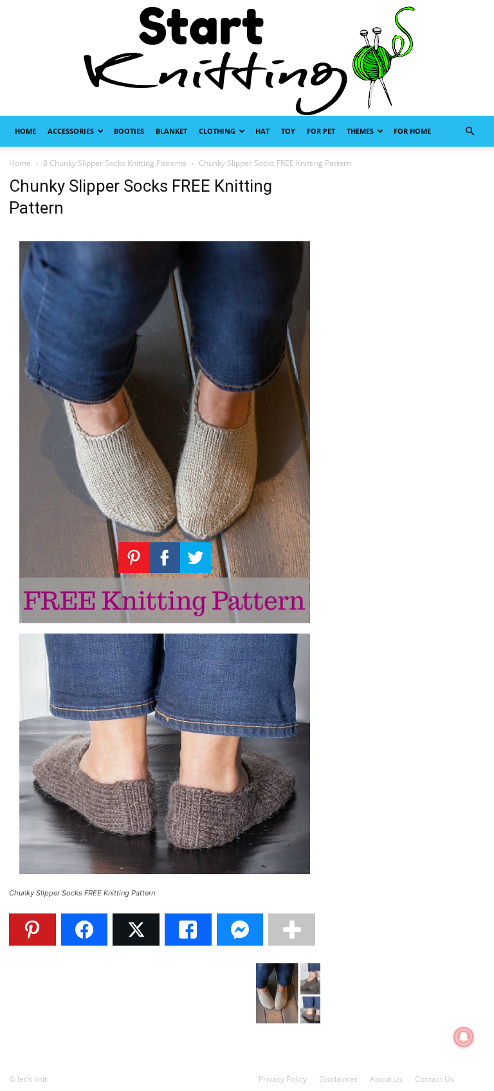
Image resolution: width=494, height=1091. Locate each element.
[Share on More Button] (291, 929)
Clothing (217, 131)
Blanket (171, 131)
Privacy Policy (283, 1079)
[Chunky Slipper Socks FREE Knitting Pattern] (164, 881)
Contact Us (434, 1079)
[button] (469, 131)
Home (25, 131)
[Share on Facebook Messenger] (240, 929)
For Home (412, 131)
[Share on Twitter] (136, 929)
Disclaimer (338, 1079)
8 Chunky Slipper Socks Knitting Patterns (115, 163)
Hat (262, 131)
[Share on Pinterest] (32, 929)
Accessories (71, 131)
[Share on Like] (188, 929)
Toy (288, 131)
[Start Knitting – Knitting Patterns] (247, 58)
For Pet (321, 131)
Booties (129, 131)
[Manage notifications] (463, 1037)
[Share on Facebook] (84, 929)
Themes (360, 131)
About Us (386, 1079)
